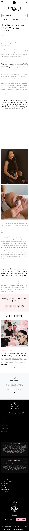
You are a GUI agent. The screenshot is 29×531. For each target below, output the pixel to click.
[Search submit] (25, 19)
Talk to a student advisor (14, 389)
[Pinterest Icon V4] (23, 413)
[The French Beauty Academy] (14, 3)
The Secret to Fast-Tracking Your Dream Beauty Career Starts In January (14, 355)
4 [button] (16, 495)
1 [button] (12, 495)
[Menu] (2, 2)
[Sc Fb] (19, 413)
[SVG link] (27, 2)
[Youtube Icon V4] (6, 413)
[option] (14, 383)
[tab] (14, 422)
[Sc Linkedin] (16, 413)
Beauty (9, 351)
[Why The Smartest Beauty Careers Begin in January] (14, 333)
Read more (4, 365)
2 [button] (14, 367)
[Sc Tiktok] (9, 413)
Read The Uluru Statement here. (14, 469)
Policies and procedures (17, 529)
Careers (5, 35)
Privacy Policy (7, 529)
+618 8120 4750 (5, 491)
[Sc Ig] (13, 413)
